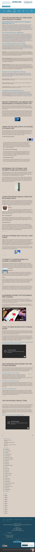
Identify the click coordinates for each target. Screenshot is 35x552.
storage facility (7, 478)
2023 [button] (6, 499)
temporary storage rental (27, 177)
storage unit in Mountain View (14, 107)
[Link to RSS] (17, 542)
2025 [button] (6, 497)
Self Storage (7, 470)
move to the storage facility (14, 300)
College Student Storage (9, 465)
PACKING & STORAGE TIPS (14, 11)
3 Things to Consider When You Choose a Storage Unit (15, 260)
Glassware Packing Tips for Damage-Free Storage (17, 296)
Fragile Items (7, 471)
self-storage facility (27, 368)
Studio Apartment (8, 489)
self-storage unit (11, 302)
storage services (7, 484)
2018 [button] (6, 505)
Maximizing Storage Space (9, 458)
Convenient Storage (8, 454)
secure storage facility (5, 305)
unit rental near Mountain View (17, 299)
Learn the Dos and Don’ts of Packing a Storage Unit (17, 127)
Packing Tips (7, 460)
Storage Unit (7, 462)
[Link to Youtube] (8, 6)
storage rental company (8, 217)
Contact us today (9, 95)
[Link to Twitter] (4, 6)
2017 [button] (6, 507)
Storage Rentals (7, 481)
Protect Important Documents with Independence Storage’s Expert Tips (17, 103)
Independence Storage (8, 457)
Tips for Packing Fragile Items (14, 401)
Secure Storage (7, 455)
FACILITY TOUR (19, 11)
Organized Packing (8, 475)
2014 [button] (6, 513)
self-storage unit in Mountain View (23, 330)
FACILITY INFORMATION (9, 11)
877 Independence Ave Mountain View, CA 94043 (9, 537)
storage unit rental (16, 385)
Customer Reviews (8, 450)
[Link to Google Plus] (9, 6)
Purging (6, 476)
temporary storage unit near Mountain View (9, 244)
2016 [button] (6, 509)
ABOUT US (23, 11)
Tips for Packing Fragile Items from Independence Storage (17, 18)
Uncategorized (7, 449)
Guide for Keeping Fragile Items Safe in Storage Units (17, 197)
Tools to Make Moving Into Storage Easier (17, 328)
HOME (4, 519)
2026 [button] (6, 495)
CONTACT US (31, 11)
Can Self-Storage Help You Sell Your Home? (17, 236)
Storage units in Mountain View (6, 200)
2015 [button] (6, 511)
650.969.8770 (9, 532)
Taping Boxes (7, 463)
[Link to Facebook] (3, 6)
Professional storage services (9, 483)
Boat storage (7, 468)
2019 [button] (6, 503)
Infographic (7, 452)
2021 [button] (6, 501)
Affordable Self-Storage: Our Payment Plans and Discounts (14, 169)
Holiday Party (7, 487)
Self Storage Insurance (8, 486)
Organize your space (8, 473)
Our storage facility (7, 94)
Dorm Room (7, 491)
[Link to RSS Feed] (6, 6)
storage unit (19, 218)
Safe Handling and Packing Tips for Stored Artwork (17, 365)
